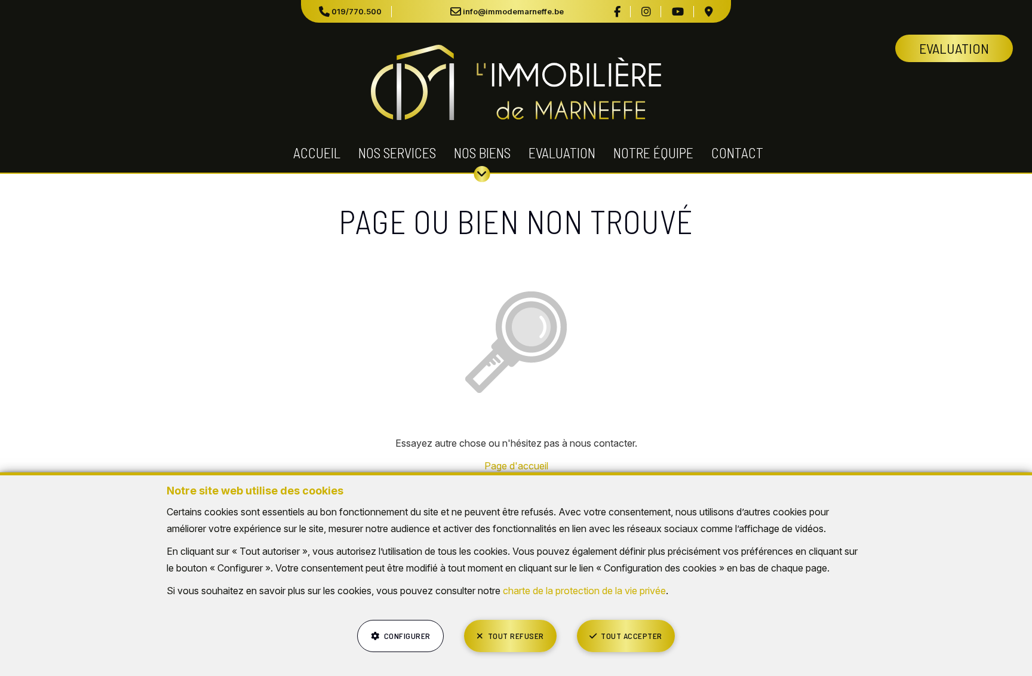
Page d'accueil (516, 466)
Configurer (407, 636)
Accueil (316, 152)
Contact (737, 152)
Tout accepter (631, 636)
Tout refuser (516, 636)
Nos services (397, 152)
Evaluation (562, 152)
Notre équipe (653, 152)
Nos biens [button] (482, 152)
